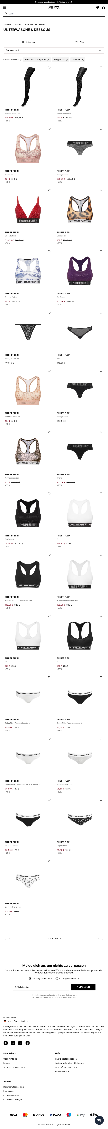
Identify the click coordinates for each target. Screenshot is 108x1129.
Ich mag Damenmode (42, 979)
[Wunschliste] (97, 7)
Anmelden (83, 987)
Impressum (8, 1091)
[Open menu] (4, 7)
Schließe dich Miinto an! (14, 1067)
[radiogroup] (54, 978)
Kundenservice (62, 1072)
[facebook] (27, 1043)
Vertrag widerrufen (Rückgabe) (69, 1063)
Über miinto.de (10, 1059)
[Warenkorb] (103, 7)
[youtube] (20, 1043)
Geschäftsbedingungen (66, 1067)
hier (53, 997)
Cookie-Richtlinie (11, 1095)
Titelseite (7, 24)
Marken (6, 1063)
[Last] (103, 939)
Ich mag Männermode (69, 979)
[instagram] (5, 1043)
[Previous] (9, 938)
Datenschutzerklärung (13, 1087)
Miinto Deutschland (16, 1021)
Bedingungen (71, 995)
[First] (5, 939)
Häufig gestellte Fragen (66, 1059)
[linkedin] (13, 1043)
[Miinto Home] (54, 7)
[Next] (98, 938)
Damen (18, 24)
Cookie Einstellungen (12, 1100)
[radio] (30, 978)
